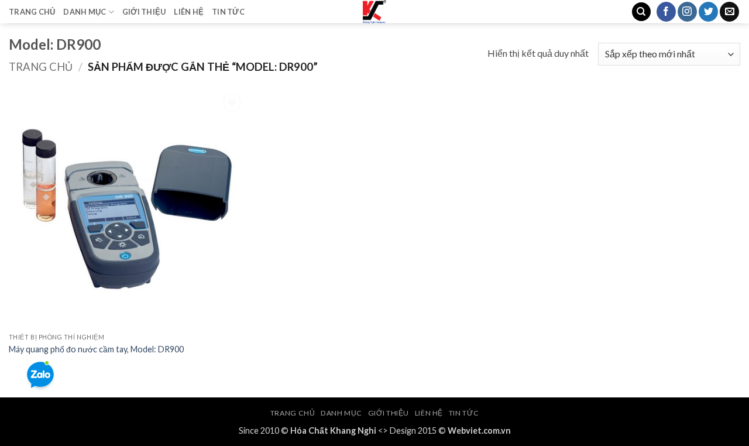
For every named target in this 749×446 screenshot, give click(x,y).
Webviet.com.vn (479, 430)
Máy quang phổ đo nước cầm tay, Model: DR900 (96, 349)
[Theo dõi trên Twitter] (708, 12)
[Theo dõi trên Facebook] (666, 12)
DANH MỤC (84, 11)
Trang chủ (41, 66)
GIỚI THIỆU (144, 11)
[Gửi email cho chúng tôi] (729, 12)
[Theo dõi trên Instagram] (687, 12)
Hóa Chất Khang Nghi (333, 430)
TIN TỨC (228, 11)
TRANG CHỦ (32, 11)
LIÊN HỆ (189, 11)
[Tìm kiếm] (641, 12)
